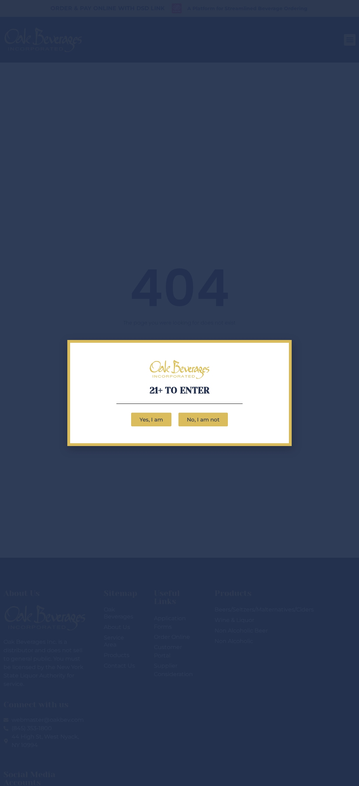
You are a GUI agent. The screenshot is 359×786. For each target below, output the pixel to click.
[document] (179, 393)
